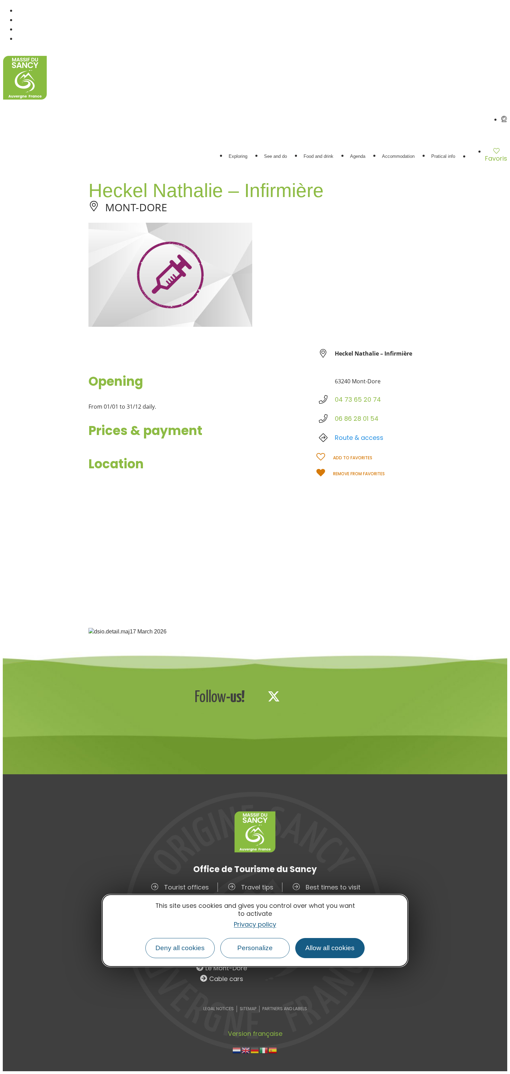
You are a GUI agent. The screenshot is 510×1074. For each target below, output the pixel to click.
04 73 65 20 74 (358, 399)
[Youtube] (319, 696)
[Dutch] (236, 1050)
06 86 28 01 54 (357, 418)
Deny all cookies (180, 948)
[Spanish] (273, 1050)
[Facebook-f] (251, 696)
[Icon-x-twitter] (273, 696)
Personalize (255, 948)
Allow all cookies (330, 948)
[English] (245, 1050)
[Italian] (264, 1050)
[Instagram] (296, 696)
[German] (255, 1050)
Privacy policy (255, 924)
